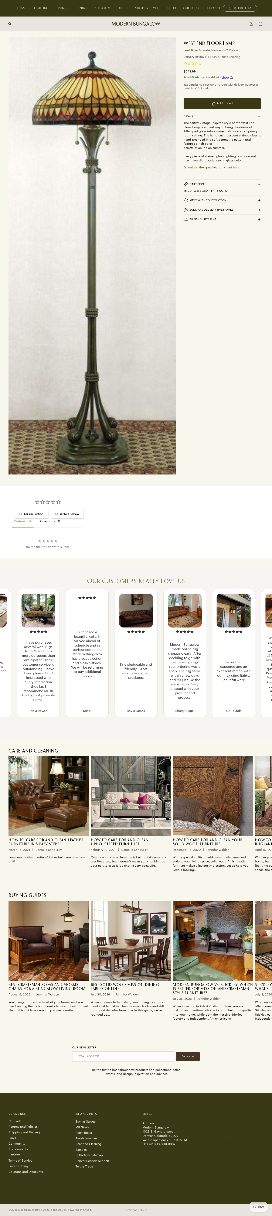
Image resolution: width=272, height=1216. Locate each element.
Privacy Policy (18, 1166)
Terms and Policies (136, 1210)
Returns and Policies (23, 1126)
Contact (14, 1121)
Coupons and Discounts (25, 1171)
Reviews (14, 1155)
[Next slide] (143, 728)
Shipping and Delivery (24, 1132)
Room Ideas (83, 1132)
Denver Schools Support (92, 1160)
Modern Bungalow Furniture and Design (42, 1210)
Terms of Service (20, 1160)
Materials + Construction (208, 200)
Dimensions (197, 184)
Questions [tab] (47, 521)
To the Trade (84, 1166)
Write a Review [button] (69, 514)
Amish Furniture (86, 1138)
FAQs (12, 1138)
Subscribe (188, 1056)
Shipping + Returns (203, 219)
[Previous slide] (128, 728)
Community (16, 1143)
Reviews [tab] (20, 521)
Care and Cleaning (88, 1144)
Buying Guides (85, 1121)
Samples (81, 1149)
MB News (82, 1127)
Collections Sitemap (89, 1155)
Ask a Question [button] (33, 514)
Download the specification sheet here (211, 167)
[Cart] (260, 23)
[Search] (9, 23)
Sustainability (18, 1149)
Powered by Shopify (80, 1210)
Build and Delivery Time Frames (211, 209)
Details (188, 116)
